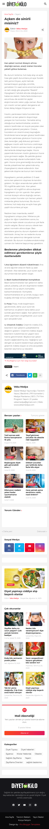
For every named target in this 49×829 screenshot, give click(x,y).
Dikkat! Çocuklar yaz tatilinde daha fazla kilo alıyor (34, 465)
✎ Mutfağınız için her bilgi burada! (20, 361)
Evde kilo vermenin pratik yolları (13, 659)
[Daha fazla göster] (40, 375)
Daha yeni (7, 531)
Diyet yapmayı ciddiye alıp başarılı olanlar (20, 593)
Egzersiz (9, 754)
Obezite (38, 754)
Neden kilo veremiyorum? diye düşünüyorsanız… (34, 630)
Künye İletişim (24, 820)
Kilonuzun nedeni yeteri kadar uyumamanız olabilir (12, 493)
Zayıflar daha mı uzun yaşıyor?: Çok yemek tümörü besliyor (13, 631)
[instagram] (30, 805)
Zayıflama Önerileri (14, 762)
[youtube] (24, 805)
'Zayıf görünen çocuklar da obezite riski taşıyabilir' (35, 437)
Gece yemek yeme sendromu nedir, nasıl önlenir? (34, 492)
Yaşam (18, 14)
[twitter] (19, 805)
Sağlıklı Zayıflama (13, 758)
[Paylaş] (43, 30)
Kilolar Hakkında (24, 754)
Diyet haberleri (27, 749)
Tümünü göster (38, 415)
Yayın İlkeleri (38, 817)
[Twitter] (30, 375)
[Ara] (45, 4)
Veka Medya (21, 386)
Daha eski (41, 531)
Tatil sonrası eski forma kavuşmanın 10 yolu (13, 437)
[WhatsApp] (35, 375)
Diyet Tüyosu (11, 749)
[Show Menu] (3, 4)
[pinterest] (35, 805)
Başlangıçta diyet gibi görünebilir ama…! (12, 465)
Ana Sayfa (8, 14)
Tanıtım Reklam (23, 817)
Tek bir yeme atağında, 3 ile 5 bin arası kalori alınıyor (13, 690)
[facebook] (13, 805)
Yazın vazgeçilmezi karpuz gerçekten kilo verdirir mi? (34, 660)
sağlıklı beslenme (34, 762)
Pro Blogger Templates (30, 824)
